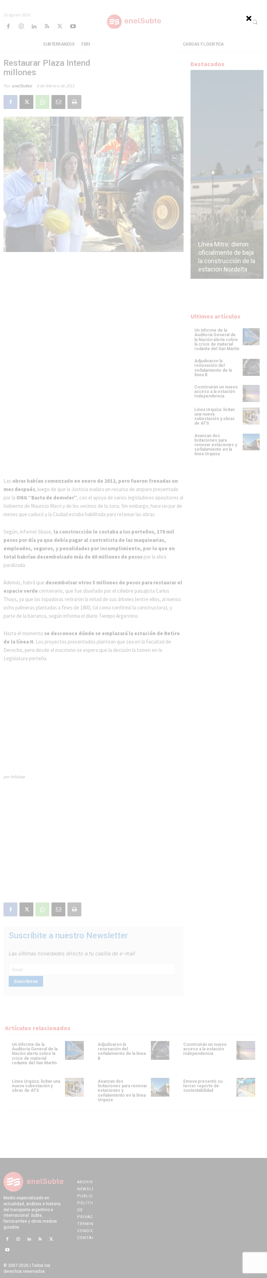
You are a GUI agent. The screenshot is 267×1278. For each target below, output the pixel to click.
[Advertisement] (133, 72)
